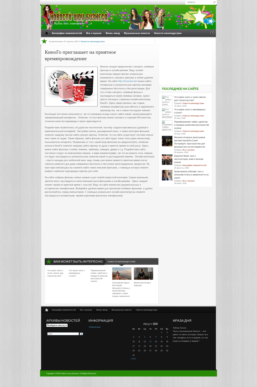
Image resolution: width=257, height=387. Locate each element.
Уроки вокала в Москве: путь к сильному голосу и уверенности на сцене (191, 174)
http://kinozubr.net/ (127, 81)
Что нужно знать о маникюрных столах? (77, 273)
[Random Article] (212, 34)
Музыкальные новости (137, 33)
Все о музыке (93, 33)
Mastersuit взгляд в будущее (142, 284)
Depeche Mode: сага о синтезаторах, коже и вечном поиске (188, 159)
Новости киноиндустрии (167, 33)
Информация (95, 327)
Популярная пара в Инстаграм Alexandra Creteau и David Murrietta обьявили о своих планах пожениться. (121, 289)
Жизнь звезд (113, 33)
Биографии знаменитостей (67, 33)
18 (139, 346)
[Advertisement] (100, 224)
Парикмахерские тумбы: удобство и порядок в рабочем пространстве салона (99, 275)
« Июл (133, 359)
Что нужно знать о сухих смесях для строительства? (55, 273)
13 (150, 341)
